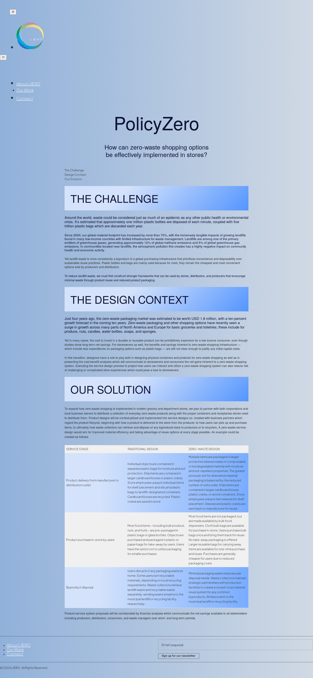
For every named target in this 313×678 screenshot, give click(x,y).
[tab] (156, 170)
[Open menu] (3, 57)
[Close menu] (13, 12)
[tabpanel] (156, 234)
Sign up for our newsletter (178, 656)
